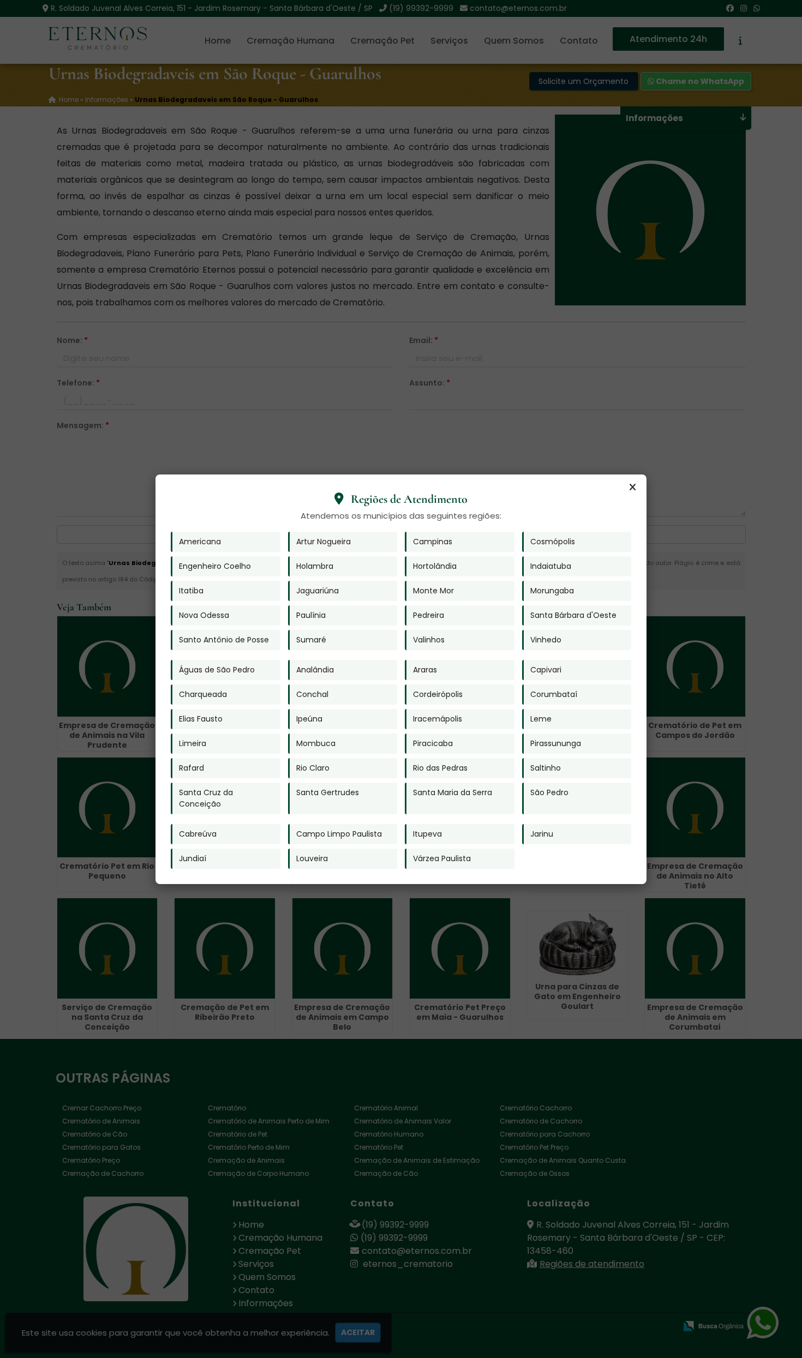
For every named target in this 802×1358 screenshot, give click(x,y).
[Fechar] (632, 487)
